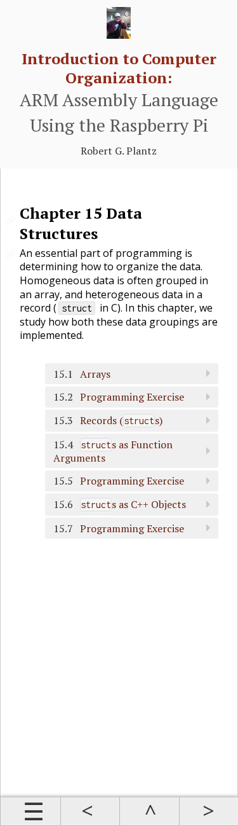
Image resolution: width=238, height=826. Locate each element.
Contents (30, 811)
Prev (90, 811)
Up (149, 811)
